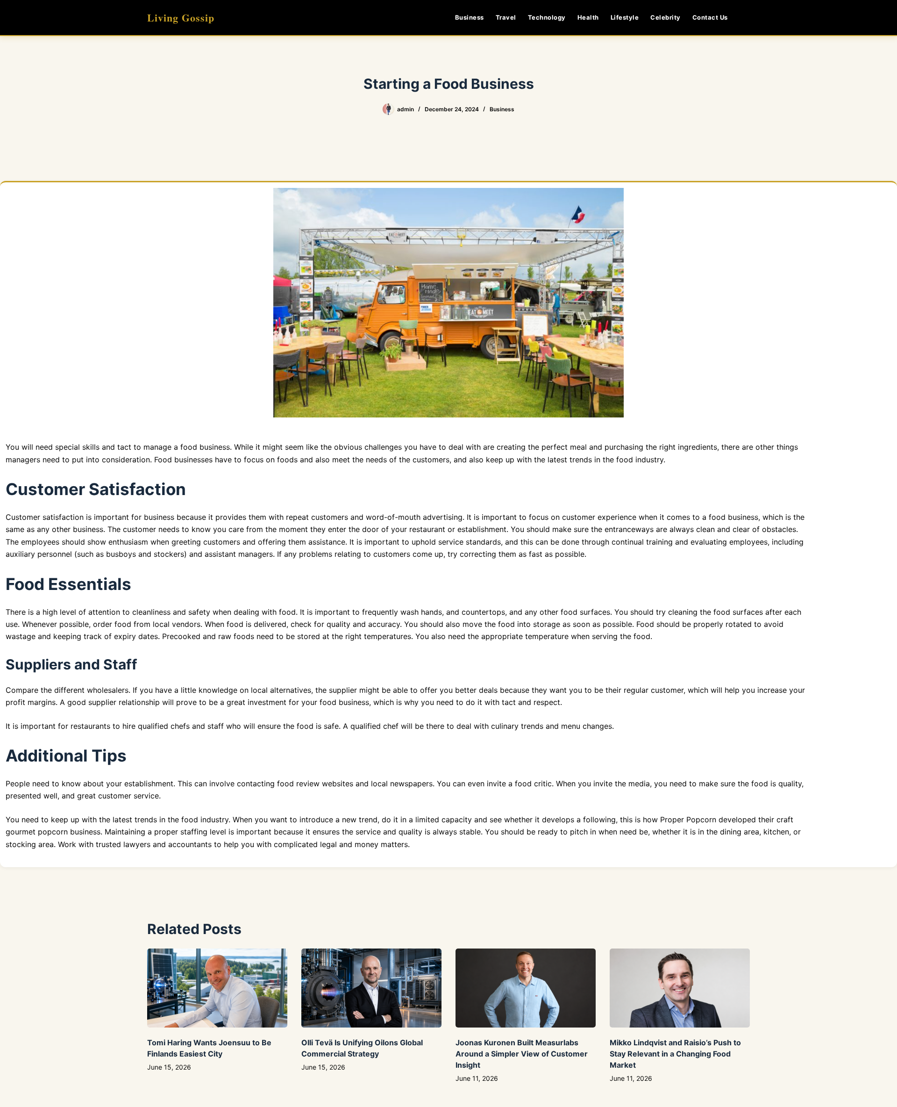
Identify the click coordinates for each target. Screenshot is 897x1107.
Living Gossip (180, 17)
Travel (506, 17)
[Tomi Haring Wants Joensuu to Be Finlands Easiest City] (217, 988)
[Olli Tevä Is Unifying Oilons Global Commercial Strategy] (371, 988)
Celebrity (665, 17)
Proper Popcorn (688, 819)
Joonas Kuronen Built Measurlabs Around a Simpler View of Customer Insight (522, 1054)
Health (588, 17)
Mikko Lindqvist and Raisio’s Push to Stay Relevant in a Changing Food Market (675, 1054)
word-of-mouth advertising (414, 517)
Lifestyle (625, 17)
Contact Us (710, 17)
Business (469, 17)
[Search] (746, 17)
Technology (547, 17)
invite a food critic (519, 783)
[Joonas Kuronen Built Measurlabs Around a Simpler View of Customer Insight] (526, 988)
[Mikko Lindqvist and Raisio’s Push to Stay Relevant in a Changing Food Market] (680, 988)
